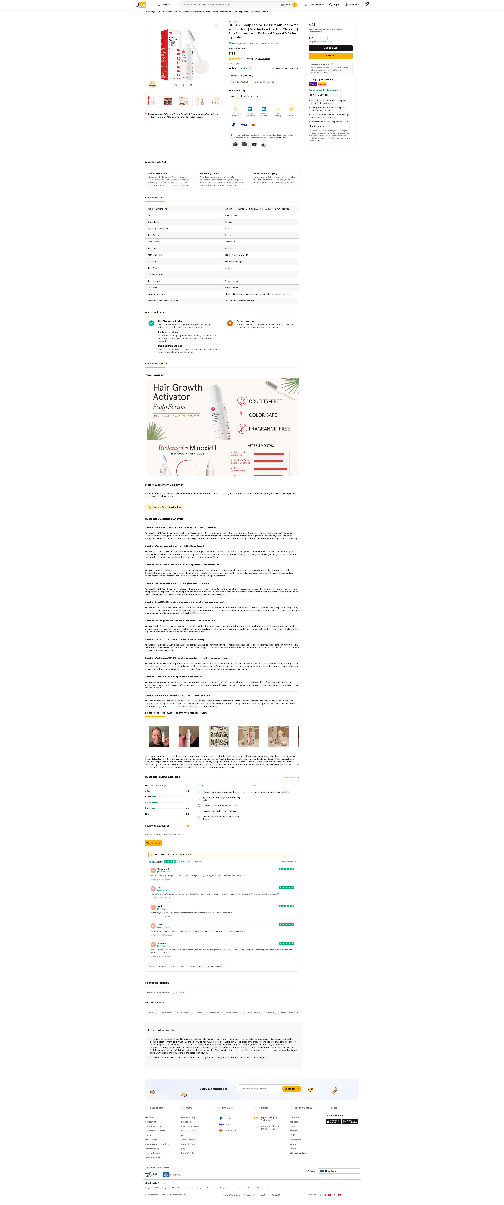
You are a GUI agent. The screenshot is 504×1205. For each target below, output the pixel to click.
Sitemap (149, 1135)
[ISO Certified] (171, 1174)
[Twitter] (334, 1195)
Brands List (186, 1122)
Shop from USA (151, 1188)
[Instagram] (324, 1195)
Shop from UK (168, 1188)
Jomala (293, 1130)
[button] (314, 4)
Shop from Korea (227, 1188)
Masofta (256, 1012)
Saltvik (293, 1148)
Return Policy (187, 1130)
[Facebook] (320, 1195)
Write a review (153, 843)
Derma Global (272, 1012)
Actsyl (186, 1012)
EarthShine (152, 1012)
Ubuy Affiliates (188, 1153)
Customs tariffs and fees (157, 1144)
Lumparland (295, 1139)
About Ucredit (188, 1139)
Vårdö (293, 1144)
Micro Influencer (153, 1153)
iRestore (232, 21)
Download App (188, 1117)
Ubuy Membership (153, 1157)
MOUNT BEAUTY (170, 1012)
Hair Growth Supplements (217, 11)
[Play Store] (350, 1122)
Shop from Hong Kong (206, 1188)
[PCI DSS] (151, 1174)
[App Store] (334, 1122)
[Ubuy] (141, 4)
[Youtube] (329, 1195)
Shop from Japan (185, 1188)
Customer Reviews (190, 1126)
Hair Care (183, 11)
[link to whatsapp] (176, 85)
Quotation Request (154, 1126)
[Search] (294, 4)
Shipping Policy (152, 1148)
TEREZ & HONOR (239, 1012)
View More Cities (298, 1153)
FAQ (183, 1135)
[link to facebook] (183, 85)
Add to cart (330, 48)
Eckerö (293, 1126)
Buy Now (283, 137)
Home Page (150, 11)
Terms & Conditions (231, 1195)
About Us (149, 1117)
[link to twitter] (191, 85)
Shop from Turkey (264, 1188)
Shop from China (245, 1188)
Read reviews (288, 861)
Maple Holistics (219, 1012)
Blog (183, 1148)
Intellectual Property (155, 1130)
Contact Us (150, 1122)
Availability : (234, 68)
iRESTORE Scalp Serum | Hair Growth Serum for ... (250, 11)
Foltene (288, 1012)
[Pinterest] (339, 1195)
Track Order (151, 1139)
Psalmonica (200, 1012)
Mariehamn (295, 1117)
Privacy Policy (250, 1195)
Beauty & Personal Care (166, 11)
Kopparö (294, 1122)
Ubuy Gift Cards (189, 1144)
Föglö (292, 1135)
